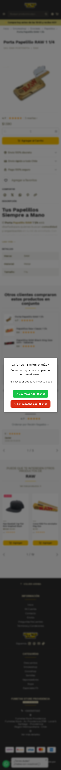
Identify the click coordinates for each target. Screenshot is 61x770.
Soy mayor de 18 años (31, 394)
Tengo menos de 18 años (31, 404)
